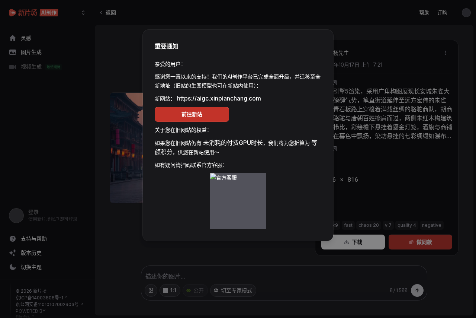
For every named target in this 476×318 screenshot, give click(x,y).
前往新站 (191, 114)
